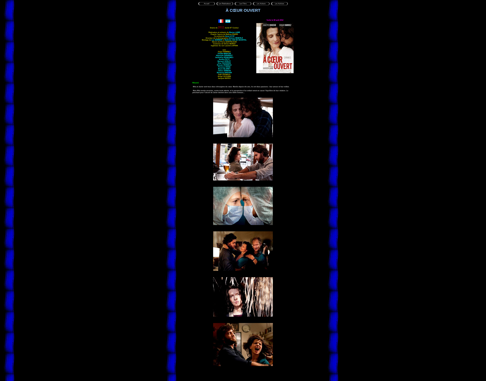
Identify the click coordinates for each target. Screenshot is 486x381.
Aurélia (224, 59)
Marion (234, 32)
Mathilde (236, 40)
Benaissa (224, 73)
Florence (224, 67)
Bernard (224, 61)
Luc (216, 40)
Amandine (224, 57)
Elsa (224, 63)
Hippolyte (224, 55)
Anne (230, 36)
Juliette (224, 54)
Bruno (224, 69)
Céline (224, 71)
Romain (224, 65)
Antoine (236, 38)
